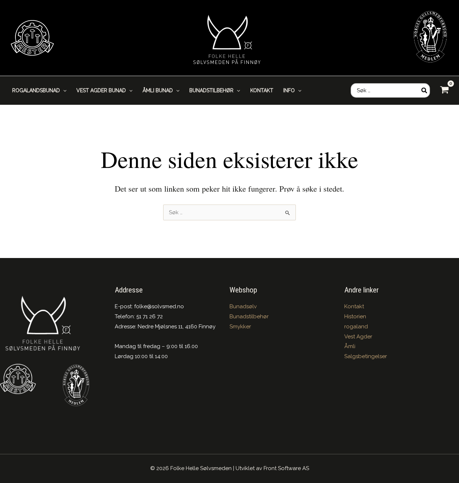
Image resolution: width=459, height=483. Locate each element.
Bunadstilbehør (249, 316)
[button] (63, 90)
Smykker (240, 326)
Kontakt (354, 306)
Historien (355, 316)
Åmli (349, 346)
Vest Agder (358, 336)
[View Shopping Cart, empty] (444, 90)
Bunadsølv (243, 306)
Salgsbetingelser (365, 356)
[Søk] (424, 90)
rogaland (356, 326)
